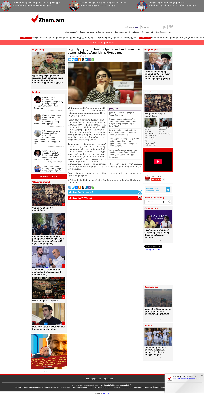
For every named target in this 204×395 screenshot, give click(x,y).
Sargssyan (106, 393)
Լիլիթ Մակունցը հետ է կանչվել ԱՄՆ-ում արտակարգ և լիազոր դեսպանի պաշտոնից (122, 132)
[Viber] (89, 59)
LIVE (146, 150)
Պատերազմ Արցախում (102, 43)
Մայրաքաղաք (151, 287)
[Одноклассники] (79, 59)
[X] (83, 59)
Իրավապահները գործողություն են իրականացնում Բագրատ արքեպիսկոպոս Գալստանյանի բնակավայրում (123, 142)
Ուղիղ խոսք (38, 50)
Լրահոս (36, 92)
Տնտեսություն (121, 32)
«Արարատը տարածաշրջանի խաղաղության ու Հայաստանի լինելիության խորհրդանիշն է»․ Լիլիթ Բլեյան (122, 122)
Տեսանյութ (134, 32)
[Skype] (73, 59)
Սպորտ (148, 325)
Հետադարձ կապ (93, 379)
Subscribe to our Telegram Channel (152, 189)
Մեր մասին (108, 379)
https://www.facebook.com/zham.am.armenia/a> (186, 378)
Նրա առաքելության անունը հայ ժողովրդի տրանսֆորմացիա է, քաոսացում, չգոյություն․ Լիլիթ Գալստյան (122, 153)
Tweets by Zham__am (151, 249)
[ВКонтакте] (76, 59)
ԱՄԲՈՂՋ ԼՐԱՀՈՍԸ (48, 176)
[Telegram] (69, 59)
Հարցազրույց (151, 208)
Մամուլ (109, 32)
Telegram (85, 192)
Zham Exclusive (161, 32)
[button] (34, 68)
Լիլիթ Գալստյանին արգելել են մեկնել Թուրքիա (121, 114)
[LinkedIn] (86, 59)
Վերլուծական (147, 32)
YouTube (84, 198)
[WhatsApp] (92, 59)
